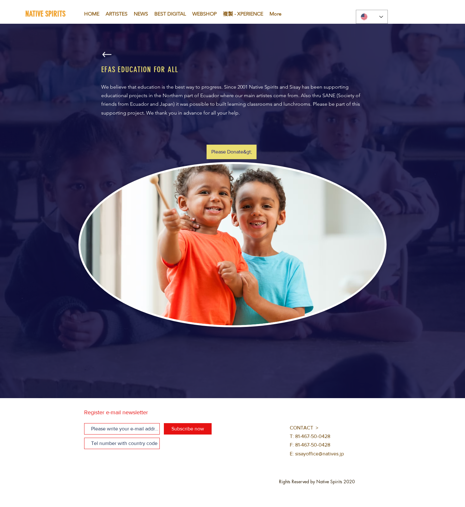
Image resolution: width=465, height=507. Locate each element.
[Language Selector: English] (372, 17)
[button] (232, 152)
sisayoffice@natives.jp (319, 453)
